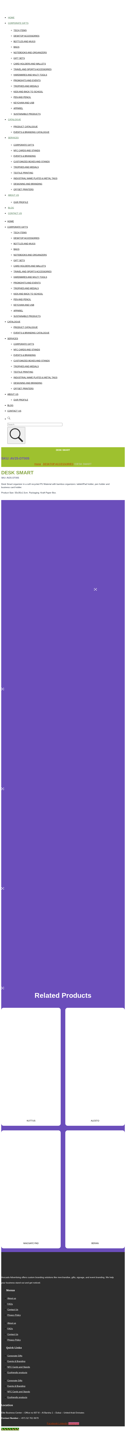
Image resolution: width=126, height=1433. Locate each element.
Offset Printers (23, 189)
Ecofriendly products (17, 1372)
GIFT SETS (19, 58)
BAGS (16, 47)
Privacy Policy (14, 1315)
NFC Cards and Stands (27, 150)
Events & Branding (25, 156)
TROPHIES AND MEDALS (26, 86)
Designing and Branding (28, 184)
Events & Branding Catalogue (31, 132)
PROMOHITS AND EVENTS (27, 80)
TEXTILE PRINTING (23, 173)
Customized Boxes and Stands (32, 161)
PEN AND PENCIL (22, 97)
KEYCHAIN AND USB (24, 102)
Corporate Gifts (18, 23)
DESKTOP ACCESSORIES (26, 36)
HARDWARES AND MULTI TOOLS (30, 75)
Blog (11, 208)
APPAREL (18, 108)
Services (13, 137)
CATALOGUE (14, 119)
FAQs (10, 1304)
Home (11, 17)
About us (13, 195)
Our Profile (21, 202)
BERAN (95, 1243)
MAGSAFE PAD (31, 1243)
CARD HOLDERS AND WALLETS (30, 64)
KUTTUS (31, 1120)
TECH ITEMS (20, 30)
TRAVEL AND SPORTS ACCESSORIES (32, 69)
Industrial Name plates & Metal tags (35, 178)
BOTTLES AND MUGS (24, 41)
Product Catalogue (26, 126)
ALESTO (95, 1120)
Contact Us (15, 213)
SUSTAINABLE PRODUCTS (27, 114)
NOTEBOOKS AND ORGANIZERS (30, 52)
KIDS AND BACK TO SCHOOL (28, 91)
